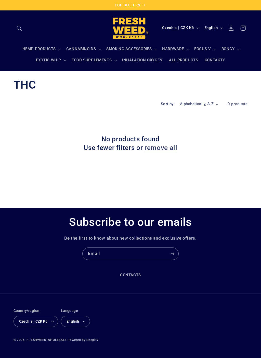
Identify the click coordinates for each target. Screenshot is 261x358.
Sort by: (168, 104)
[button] (19, 28)
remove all (161, 148)
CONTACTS (130, 275)
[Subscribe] (172, 253)
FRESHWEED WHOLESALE (47, 340)
